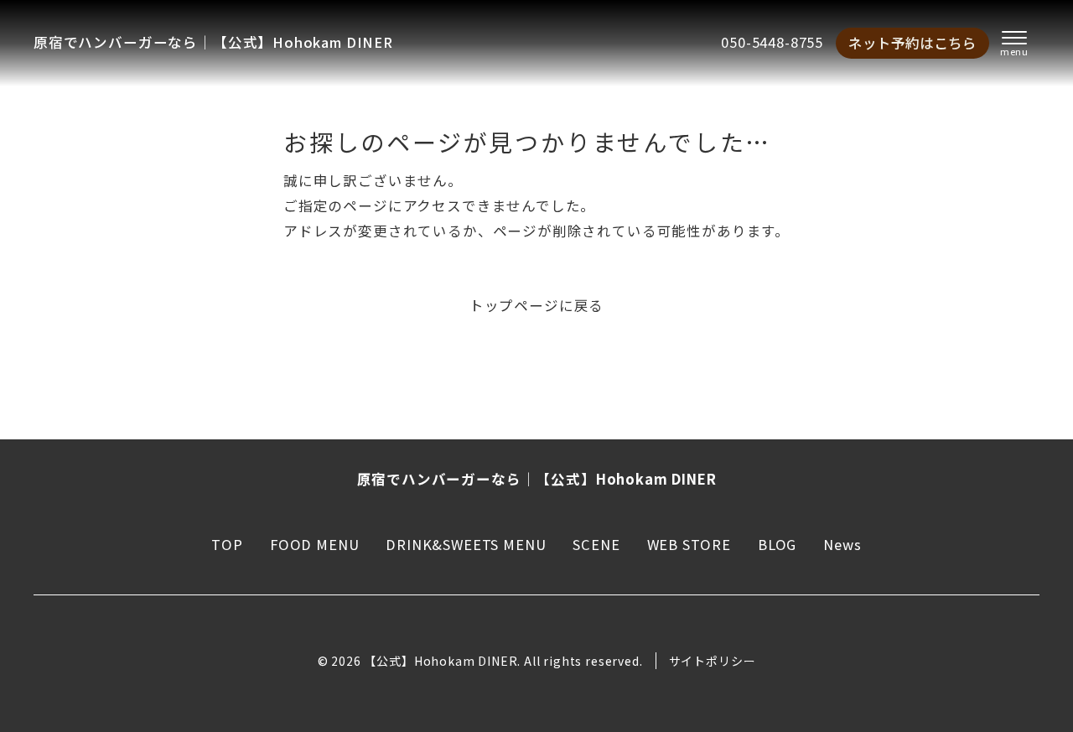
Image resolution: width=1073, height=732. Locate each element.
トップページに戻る (536, 305)
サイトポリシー (712, 660)
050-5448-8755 (772, 42)
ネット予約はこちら (912, 43)
